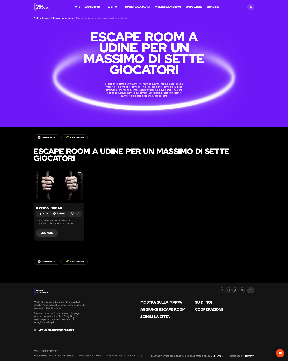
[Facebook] (222, 290)
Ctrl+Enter (216, 355)
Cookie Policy (66, 355)
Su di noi (112, 7)
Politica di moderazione (109, 355)
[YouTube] (242, 290)
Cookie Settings (84, 355)
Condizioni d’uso (133, 355)
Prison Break (49, 208)
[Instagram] (229, 290)
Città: (213, 7)
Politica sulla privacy (45, 355)
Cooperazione (194, 7)
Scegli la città (155, 316)
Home (77, 7)
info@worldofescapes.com (56, 330)
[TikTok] (235, 290)
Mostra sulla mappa (137, 7)
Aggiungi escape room (168, 7)
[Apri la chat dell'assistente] (280, 353)
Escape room (92, 7)
